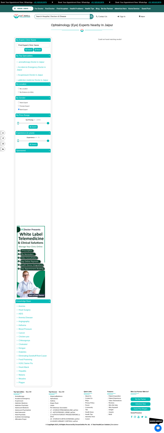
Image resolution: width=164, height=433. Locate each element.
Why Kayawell (113, 407)
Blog (98, 9)
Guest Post (146, 9)
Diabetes (22, 352)
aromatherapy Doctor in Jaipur (31, 62)
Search (29, 50)
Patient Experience (115, 398)
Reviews (111, 403)
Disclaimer (114, 424)
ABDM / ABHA (22, 8)
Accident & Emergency (22, 398)
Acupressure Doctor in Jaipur (30, 75)
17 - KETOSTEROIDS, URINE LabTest (62, 412)
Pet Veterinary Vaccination (58, 408)
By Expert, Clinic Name (26, 40)
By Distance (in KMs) (26, 92)
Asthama (22, 325)
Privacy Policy (89, 403)
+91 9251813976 (40, 2)
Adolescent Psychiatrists (23, 410)
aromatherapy (19, 396)
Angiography (23, 321)
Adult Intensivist (20, 412)
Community (89, 407)
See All (28, 392)
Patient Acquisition (115, 396)
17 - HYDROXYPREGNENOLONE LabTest (64, 410)
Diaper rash (54, 403)
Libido (52, 405)
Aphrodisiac (54, 398)
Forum (87, 405)
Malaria (21, 375)
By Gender (20, 98)
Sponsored (21, 151)
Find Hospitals (62, 9)
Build (110, 414)
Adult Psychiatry (20, 415)
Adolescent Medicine (22, 408)
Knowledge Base (23, 301)
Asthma (52, 401)
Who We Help (113, 405)
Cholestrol (22, 344)
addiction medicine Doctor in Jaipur (33, 80)
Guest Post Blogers (140, 409)
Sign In (122, 16)
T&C (86, 410)
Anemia (21, 306)
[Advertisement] (33, 190)
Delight (111, 410)
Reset (38, 50)
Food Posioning (25, 359)
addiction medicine (21, 403)
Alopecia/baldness (56, 396)
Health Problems (76, 9)
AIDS (20, 314)
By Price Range (23, 115)
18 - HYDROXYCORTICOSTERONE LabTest (64, 419)
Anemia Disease (25, 318)
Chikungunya (24, 340)
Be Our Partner (107, 9)
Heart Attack (23, 367)
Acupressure (19, 401)
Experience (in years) (25, 133)
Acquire (111, 412)
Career (87, 419)
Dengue (21, 348)
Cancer (21, 333)
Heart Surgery (24, 310)
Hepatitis (22, 371)
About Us (88, 396)
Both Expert (23, 109)
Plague (21, 382)
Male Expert (24, 103)
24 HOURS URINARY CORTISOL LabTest (64, 421)
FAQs (87, 400)
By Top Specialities (24, 56)
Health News (89, 412)
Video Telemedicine (115, 400)
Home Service (133, 9)
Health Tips (89, 9)
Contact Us (102, 16)
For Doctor (38, 9)
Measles (22, 379)
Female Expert (24, 106)
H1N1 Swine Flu (25, 363)
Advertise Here (121, 9)
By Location (21, 84)
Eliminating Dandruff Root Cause (32, 356)
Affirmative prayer (21, 419)
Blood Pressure (25, 329)
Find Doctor (50, 9)
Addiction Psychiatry (21, 405)
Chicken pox (23, 337)
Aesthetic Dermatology (22, 417)
